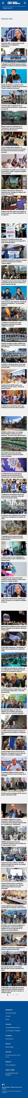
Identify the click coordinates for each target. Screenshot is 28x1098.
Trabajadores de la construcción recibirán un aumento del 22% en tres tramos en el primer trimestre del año (13, 282)
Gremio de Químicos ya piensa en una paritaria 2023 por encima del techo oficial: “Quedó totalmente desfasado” (14, 86)
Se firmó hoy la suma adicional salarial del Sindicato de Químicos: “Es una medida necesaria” (13, 303)
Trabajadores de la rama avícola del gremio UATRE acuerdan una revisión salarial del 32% (12, 538)
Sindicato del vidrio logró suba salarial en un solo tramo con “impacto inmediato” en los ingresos (13, 213)
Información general (11, 1013)
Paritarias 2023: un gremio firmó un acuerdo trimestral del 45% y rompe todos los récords (13, 107)
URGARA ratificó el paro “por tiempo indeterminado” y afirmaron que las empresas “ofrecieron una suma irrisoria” (13, 433)
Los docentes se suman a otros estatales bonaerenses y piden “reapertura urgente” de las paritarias (13, 171)
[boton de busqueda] (25, 3)
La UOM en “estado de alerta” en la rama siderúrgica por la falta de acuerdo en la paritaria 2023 (13, 366)
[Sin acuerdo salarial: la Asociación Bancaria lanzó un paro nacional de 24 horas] (14, 958)
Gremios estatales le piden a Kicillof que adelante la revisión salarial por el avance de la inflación (13, 345)
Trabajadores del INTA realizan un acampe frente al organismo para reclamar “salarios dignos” (14, 261)
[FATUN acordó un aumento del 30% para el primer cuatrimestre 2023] (14, 784)
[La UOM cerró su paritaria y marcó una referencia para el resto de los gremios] (14, 397)
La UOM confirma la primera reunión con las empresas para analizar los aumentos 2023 (13, 732)
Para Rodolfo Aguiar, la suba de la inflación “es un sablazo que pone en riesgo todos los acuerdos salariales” (12, 711)
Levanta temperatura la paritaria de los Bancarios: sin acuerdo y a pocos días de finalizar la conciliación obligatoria (13, 753)
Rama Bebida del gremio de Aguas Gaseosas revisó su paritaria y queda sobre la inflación (12, 454)
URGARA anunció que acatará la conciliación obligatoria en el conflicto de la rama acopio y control (13, 843)
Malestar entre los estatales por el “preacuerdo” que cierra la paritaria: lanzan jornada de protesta (12, 128)
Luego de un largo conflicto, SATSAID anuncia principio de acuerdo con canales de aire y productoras (13, 864)
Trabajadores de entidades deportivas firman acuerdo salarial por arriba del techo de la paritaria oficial (12, 496)
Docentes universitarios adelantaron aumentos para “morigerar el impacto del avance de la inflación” (13, 192)
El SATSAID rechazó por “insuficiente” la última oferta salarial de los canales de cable (13, 649)
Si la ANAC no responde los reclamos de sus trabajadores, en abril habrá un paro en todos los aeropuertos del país (13, 669)
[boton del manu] (3, 3)
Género (7, 1019)
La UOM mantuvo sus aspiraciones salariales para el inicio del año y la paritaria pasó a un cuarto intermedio (12, 475)
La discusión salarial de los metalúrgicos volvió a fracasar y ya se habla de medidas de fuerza (13, 600)
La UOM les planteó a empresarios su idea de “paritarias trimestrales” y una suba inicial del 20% (13, 690)
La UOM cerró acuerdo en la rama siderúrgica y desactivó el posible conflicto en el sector (11, 324)
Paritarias (8, 1016)
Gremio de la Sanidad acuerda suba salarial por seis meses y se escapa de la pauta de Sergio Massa (13, 241)
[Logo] (14, 3)
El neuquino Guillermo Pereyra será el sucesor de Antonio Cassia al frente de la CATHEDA (13, 774)
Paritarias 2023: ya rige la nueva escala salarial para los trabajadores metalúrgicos (12, 45)
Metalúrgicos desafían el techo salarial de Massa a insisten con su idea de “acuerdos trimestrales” (13, 628)
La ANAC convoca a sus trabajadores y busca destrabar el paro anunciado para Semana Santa (13, 558)
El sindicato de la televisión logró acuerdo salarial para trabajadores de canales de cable (13, 517)
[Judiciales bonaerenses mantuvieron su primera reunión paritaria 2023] (14, 939)
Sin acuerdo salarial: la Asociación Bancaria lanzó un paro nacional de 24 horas (12, 968)
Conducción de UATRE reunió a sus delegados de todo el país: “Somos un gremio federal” (12, 386)
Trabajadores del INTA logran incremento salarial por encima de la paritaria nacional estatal (14, 65)
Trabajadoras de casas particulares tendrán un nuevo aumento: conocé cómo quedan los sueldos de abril (13, 579)
